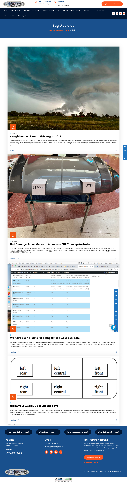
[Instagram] (124, 13)
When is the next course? (71, 11)
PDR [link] (38, 248)
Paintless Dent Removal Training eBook (16, 16)
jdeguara (14, 133)
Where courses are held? (51, 11)
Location (61, 2)
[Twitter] (117, 13)
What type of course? (31, 11)
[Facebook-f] (113, 13)
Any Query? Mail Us (51, 444)
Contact (86, 11)
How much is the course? (12, 11)
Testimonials (100, 11)
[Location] (55, 2)
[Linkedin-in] (120, 13)
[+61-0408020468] (36, 2)
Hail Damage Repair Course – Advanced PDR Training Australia (50, 244)
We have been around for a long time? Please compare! (45, 338)
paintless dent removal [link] (18, 250)
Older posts (11, 425)
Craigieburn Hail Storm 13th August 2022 (35, 136)
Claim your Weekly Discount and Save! (34, 406)
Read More (13, 150)
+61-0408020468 (44, 2)
